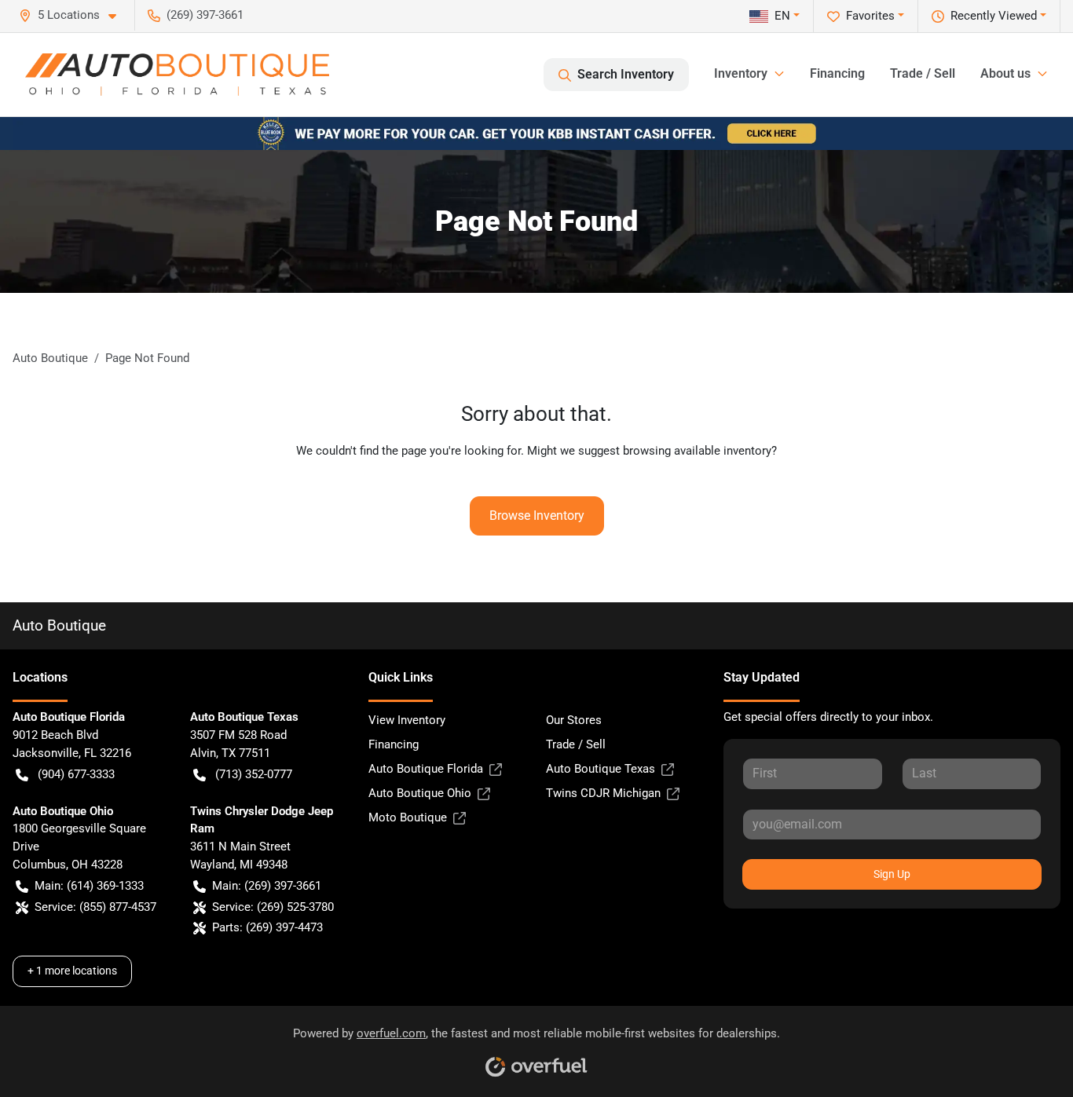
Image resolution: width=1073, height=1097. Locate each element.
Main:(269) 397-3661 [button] (266, 886)
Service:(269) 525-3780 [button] (273, 907)
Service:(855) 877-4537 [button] (95, 907)
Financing (837, 73)
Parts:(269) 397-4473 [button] (267, 927)
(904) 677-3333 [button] (76, 774)
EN (782, 16)
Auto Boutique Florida (425, 769)
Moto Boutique (407, 817)
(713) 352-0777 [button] (253, 774)
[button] (74, 15)
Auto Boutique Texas (600, 769)
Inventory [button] (740, 73)
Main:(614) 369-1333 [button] (89, 886)
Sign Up (891, 874)
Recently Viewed (993, 16)
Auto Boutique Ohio (419, 793)
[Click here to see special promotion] (536, 133)
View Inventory (406, 720)
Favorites (870, 16)
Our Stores (574, 720)
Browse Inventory (536, 515)
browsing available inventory (697, 451)
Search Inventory (625, 74)
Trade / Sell (922, 73)
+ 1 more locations (72, 970)
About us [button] (1005, 73)
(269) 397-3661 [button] (205, 15)
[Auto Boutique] (177, 74)
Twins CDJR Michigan (603, 793)
